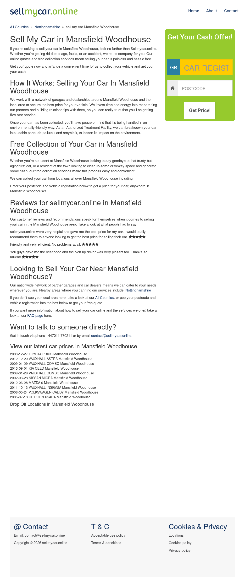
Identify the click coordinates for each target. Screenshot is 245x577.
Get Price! (200, 110)
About (211, 10)
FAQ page (35, 315)
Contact (231, 10)
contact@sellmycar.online (111, 335)
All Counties (19, 26)
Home (193, 10)
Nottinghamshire (47, 26)
